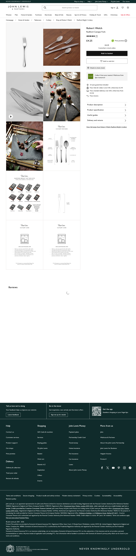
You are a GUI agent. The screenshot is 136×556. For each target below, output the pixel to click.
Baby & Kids (59, 15)
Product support (12, 443)
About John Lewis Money (78, 470)
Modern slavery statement (71, 496)
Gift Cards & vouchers (45, 432)
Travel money (73, 443)
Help (89, 1)
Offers (39, 475)
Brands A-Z (41, 464)
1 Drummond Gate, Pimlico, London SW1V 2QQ (78, 506)
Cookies (97, 496)
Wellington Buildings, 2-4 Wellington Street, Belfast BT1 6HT (98, 513)
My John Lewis (115, 1)
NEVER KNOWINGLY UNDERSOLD (18, 1)
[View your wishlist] (122, 7)
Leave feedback (13, 415)
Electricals (48, 15)
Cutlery (48, 20)
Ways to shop (78, 1)
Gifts (105, 15)
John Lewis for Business (108, 448)
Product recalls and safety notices (48, 496)
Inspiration (41, 470)
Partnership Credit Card (77, 437)
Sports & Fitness (80, 15)
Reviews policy (11, 499)
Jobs (101, 432)
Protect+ (103, 459)
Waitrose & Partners (107, 437)
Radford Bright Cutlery (85, 20)
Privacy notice (87, 496)
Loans (71, 464)
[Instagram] (124, 468)
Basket (39, 454)
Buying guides (42, 443)
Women (8, 15)
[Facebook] (102, 468)
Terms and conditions (13, 496)
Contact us (10, 432)
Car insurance (73, 459)
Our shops (9, 448)
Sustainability (106, 496)
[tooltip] (126, 40)
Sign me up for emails (58, 415)
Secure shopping (28, 496)
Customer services (12, 437)
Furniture (38, 15)
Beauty (68, 15)
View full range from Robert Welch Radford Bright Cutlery (106, 127)
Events (39, 481)
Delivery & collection (13, 468)
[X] (107, 468)
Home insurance (74, 448)
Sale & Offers (125, 15)
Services (40, 437)
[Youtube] (113, 468)
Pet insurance (73, 454)
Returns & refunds (12, 478)
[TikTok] (130, 468)
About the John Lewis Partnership (112, 443)
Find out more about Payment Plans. (17, 518)
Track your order (11, 473)
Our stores (126, 1)
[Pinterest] (119, 468)
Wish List (40, 459)
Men (16, 15)
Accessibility (117, 496)
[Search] (44, 7)
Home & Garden (26, 15)
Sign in (113, 8)
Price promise (10, 454)
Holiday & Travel (95, 15)
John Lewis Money (100, 1)
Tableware (37, 20)
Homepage (9, 20)
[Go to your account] (117, 7)
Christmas (114, 15)
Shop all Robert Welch (64, 20)
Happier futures (105, 454)
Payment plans (74, 432)
